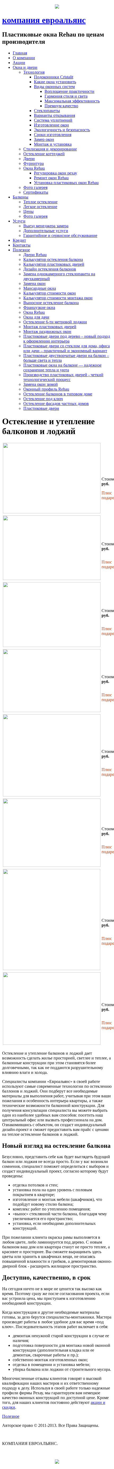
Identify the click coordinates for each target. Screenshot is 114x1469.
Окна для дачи (36, 317)
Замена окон (34, 283)
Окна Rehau (34, 168)
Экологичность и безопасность (62, 130)
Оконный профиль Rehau (46, 389)
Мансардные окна (39, 288)
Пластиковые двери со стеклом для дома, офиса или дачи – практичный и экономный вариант (66, 348)
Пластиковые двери (41, 408)
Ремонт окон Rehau (51, 178)
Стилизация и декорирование (50, 149)
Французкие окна (39, 307)
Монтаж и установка (53, 144)
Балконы (20, 197)
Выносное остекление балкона (51, 302)
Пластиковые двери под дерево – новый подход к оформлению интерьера (66, 338)
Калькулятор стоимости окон (49, 293)
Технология (34, 72)
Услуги (19, 221)
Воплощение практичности (69, 91)
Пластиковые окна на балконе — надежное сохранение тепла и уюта (62, 367)
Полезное (21, 250)
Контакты (21, 245)
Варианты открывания (54, 115)
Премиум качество (61, 106)
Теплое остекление (40, 202)
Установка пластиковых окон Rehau (66, 182)
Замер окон (44, 139)
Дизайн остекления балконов (49, 269)
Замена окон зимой (40, 384)
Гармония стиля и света (66, 96)
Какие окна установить (55, 82)
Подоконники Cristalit (53, 77)
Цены (28, 211)
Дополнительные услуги (45, 230)
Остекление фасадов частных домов (56, 403)
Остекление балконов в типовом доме (57, 394)
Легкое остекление (40, 206)
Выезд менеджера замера (45, 226)
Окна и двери (25, 67)
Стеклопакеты (47, 110)
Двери (29, 158)
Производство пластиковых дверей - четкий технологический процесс (63, 377)
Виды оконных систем (54, 86)
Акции (19, 62)
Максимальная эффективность (72, 101)
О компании (24, 57)
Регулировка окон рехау (55, 173)
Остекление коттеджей (44, 154)
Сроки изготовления (52, 134)
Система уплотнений (53, 120)
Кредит (19, 240)
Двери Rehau (35, 254)
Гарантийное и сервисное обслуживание (60, 235)
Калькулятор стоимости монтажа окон (58, 298)
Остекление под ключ (43, 398)
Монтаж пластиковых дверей (49, 326)
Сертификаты (35, 192)
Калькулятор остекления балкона (53, 259)
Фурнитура (33, 163)
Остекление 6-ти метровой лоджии (55, 322)
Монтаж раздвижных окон (47, 331)
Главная (20, 53)
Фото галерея (35, 187)
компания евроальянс (44, 20)
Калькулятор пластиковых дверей (53, 264)
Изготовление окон (51, 125)
